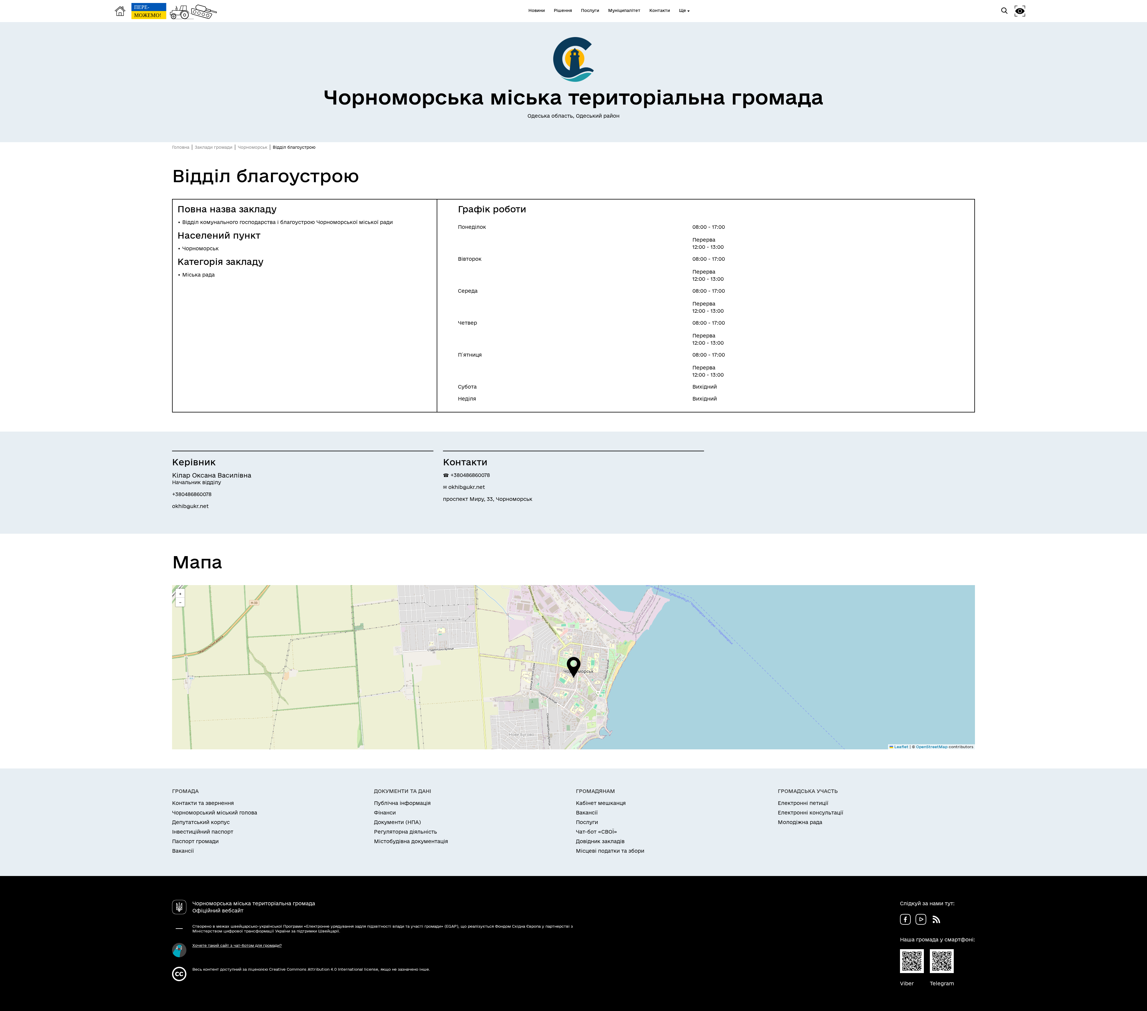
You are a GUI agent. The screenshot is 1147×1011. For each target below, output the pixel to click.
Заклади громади (213, 147)
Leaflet (900, 747)
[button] (574, 667)
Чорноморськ (252, 147)
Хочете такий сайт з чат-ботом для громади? (237, 945)
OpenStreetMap (931, 747)
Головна (180, 147)
